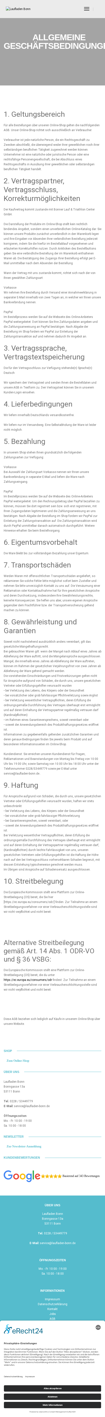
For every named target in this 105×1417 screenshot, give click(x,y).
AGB (52, 1319)
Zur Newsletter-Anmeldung (23, 1146)
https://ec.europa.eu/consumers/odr (28, 980)
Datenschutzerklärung (52, 1304)
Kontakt (52, 1309)
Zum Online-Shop (17, 1060)
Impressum (52, 1299)
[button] (52, 1176)
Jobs (52, 1314)
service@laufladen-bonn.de (32, 1106)
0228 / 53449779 (21, 1101)
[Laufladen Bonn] (18, 9)
